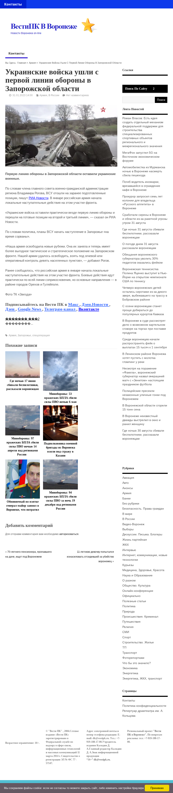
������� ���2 (22, 319)
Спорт (126, 637)
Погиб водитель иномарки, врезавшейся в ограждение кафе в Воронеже (141, 185)
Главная (21, 63)
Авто (125, 482)
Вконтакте (88, 309)
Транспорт (129, 652)
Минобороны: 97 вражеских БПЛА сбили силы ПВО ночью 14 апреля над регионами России (23, 446)
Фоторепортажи (133, 657)
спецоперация (41, 335)
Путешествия (131, 621)
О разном (129, 580)
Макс (74, 304)
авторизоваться (68, 534)
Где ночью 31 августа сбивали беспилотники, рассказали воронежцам (143, 233)
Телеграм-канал (60, 309)
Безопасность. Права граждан (143, 508)
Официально (131, 595)
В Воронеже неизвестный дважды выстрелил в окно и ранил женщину (141, 420)
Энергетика (130, 673)
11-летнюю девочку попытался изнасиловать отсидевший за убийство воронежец (90, 556)
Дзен (10, 309)
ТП (124, 647)
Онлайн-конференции (137, 590)
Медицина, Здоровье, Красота (143, 570)
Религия (128, 627)
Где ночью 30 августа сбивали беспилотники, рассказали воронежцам (143, 434)
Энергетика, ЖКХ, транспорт (142, 678)
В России (54, 95)
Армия (32, 63)
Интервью (129, 550)
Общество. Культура (136, 585)
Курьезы (128, 565)
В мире (127, 513)
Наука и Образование (137, 575)
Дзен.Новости (95, 304)
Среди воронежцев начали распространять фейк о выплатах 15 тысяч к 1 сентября (144, 343)
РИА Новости (38, 198)
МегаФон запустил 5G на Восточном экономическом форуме (140, 156)
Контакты (13, 4)
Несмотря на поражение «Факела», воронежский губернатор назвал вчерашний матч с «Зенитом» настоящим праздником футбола (143, 376)
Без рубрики (130, 503)
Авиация (128, 477)
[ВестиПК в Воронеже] (55, 42)
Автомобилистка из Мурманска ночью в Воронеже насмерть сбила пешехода (143, 171)
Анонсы (127, 488)
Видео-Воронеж (133, 524)
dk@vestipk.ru (102, 759)
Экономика (130, 668)
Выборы (128, 529)
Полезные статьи (134, 601)
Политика (128, 606)
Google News (30, 309)
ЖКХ (125, 544)
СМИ (125, 632)
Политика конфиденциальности (144, 705)
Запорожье (24, 335)
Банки (126, 498)
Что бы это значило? (136, 663)
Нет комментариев (77, 95)
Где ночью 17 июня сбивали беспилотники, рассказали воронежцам (22, 385)
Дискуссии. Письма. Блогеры (142, 534)
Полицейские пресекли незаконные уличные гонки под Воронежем (144, 395)
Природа (128, 611)
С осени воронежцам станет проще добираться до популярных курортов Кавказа (143, 310)
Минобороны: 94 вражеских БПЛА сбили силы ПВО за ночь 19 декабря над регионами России (60, 500)
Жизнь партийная (134, 539)
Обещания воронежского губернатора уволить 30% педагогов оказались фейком (142, 258)
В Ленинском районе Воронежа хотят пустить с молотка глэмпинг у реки (144, 358)
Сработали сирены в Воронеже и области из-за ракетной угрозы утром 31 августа (144, 218)
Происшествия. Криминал (140, 616)
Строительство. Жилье (138, 642)
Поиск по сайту (136, 88)
